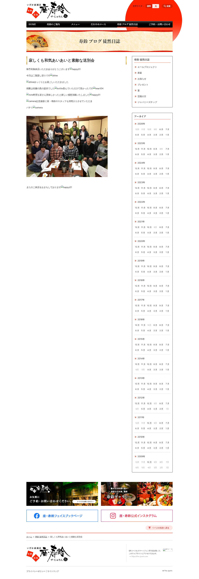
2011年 (141, 417)
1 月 (167, 135)
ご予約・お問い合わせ (159, 24)
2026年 (141, 123)
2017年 (141, 299)
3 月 (155, 135)
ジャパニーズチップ (147, 102)
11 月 (143, 149)
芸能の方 (142, 96)
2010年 (141, 437)
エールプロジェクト (147, 67)
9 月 (155, 149)
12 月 (137, 149)
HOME (32, 24)
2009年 (141, 456)
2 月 (161, 135)
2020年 (141, 241)
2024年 (141, 162)
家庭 (140, 72)
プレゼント (143, 84)
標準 (149, 6)
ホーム (29, 537)
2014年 (141, 358)
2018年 (141, 280)
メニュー (75, 24)
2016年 (141, 319)
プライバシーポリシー (35, 571)
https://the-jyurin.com (139, 556)
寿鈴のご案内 (53, 24)
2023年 (141, 182)
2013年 (141, 378)
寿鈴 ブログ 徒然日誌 (127, 24)
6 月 (137, 135)
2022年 (141, 202)
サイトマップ (53, 571)
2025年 (141, 143)
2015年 (141, 339)
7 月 (167, 129)
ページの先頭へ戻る (160, 528)
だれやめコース (98, 24)
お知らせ (142, 78)
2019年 (141, 260)
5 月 (143, 135)
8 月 (161, 129)
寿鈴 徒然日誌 (141, 59)
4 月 (149, 135)
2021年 (141, 221)
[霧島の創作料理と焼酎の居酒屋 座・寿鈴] (48, 9)
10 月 (149, 149)
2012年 (141, 397)
